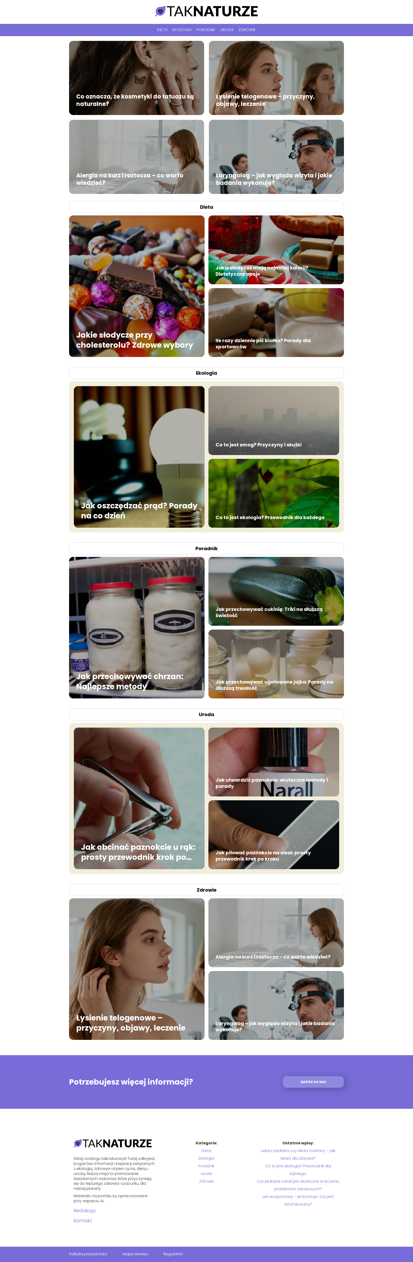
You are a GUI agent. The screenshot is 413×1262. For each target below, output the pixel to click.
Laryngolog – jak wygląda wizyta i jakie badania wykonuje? (274, 179)
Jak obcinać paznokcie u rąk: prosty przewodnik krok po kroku (138, 852)
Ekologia (182, 30)
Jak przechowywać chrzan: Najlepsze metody (129, 681)
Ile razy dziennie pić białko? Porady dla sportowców (263, 343)
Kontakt (83, 1221)
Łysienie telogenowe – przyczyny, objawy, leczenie (265, 100)
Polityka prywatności (88, 1254)
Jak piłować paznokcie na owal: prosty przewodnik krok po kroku (263, 856)
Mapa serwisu (135, 1254)
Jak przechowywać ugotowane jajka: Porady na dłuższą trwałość (274, 685)
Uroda (227, 30)
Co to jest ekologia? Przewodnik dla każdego (270, 517)
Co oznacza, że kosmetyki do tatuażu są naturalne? (135, 100)
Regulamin (173, 1254)
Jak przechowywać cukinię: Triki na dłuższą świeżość (269, 612)
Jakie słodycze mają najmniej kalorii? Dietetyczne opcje (262, 271)
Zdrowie (247, 30)
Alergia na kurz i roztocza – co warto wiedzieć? (129, 179)
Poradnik (206, 30)
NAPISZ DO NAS (313, 1082)
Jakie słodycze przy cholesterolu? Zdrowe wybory (134, 340)
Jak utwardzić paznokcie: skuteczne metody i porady (272, 783)
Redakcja (85, 1210)
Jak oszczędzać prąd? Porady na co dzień (139, 511)
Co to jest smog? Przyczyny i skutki (259, 445)
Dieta (162, 30)
